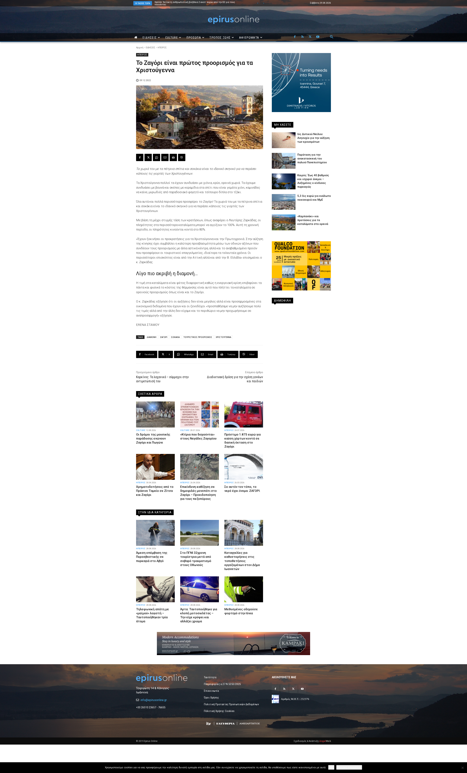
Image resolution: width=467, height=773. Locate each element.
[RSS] (302, 37)
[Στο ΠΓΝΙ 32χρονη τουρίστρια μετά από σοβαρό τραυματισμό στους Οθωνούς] (199, 533)
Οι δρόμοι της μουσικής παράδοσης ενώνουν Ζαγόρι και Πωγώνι (153, 438)
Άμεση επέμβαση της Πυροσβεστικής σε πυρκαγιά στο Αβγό (151, 557)
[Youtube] (318, 37)
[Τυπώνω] (173, 157)
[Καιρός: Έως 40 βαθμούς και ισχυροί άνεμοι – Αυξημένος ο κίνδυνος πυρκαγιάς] (284, 181)
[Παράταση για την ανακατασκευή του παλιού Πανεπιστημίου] (284, 161)
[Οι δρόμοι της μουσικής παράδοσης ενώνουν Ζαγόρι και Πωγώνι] (155, 414)
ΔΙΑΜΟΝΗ (151, 337)
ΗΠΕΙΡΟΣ (162, 47)
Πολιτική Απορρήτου (349, 767)
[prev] (257, 3)
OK (331, 767)
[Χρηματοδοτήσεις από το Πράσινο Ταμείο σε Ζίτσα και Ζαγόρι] (155, 467)
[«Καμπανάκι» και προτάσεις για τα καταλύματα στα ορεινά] (284, 222)
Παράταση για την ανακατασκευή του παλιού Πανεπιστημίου (312, 158)
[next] (263, 3)
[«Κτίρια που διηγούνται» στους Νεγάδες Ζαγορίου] (199, 414)
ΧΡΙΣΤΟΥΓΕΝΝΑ (223, 337)
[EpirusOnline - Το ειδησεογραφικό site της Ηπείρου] (233, 19)
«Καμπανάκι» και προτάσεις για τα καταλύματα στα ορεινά (312, 220)
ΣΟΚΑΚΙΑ (175, 337)
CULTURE (140, 430)
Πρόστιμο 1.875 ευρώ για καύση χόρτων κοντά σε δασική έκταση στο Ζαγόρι (242, 440)
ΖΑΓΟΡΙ (163, 337)
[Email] (165, 157)
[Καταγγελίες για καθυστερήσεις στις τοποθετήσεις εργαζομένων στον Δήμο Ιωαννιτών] (243, 533)
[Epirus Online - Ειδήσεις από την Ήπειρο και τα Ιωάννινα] (165, 678)
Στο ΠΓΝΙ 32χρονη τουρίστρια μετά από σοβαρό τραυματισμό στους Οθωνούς (195, 559)
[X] (310, 37)
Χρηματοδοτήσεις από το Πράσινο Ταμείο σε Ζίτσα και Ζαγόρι (154, 491)
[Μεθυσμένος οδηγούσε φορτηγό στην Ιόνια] (243, 589)
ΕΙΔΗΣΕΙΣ (150, 47)
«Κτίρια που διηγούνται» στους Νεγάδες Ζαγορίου (198, 436)
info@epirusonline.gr (153, 700)
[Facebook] (295, 37)
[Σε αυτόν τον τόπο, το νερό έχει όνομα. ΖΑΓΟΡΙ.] (243, 467)
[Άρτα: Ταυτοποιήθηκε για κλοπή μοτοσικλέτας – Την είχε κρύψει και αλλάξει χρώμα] (199, 589)
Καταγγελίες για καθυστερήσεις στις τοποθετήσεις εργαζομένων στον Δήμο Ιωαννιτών (242, 561)
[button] (331, 37)
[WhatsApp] (156, 157)
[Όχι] (462, 768)
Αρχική (139, 47)
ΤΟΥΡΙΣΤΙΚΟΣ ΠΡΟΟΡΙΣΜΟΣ (197, 337)
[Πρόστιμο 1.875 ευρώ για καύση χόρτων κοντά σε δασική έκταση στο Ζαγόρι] (243, 414)
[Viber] (181, 157)
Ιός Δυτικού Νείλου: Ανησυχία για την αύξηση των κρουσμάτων (189, 2)
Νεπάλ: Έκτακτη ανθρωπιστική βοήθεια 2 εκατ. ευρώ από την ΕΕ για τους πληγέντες (191, 3)
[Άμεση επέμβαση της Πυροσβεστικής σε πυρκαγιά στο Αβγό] (155, 533)
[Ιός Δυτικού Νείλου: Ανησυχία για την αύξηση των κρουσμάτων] (284, 140)
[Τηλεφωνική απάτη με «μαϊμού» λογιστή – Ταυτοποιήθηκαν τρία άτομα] (155, 589)
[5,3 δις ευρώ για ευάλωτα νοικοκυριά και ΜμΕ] (284, 202)
